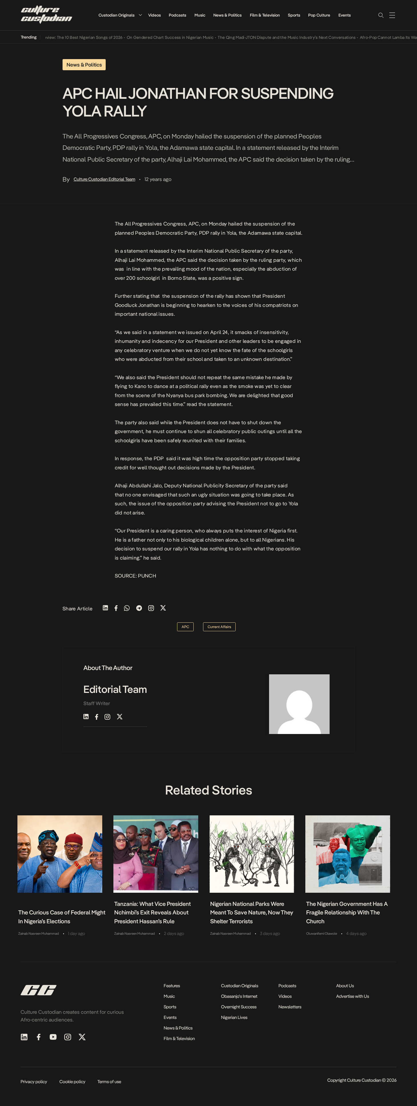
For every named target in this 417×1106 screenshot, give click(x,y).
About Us (345, 985)
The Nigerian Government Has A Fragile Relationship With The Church (347, 912)
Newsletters (289, 1007)
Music (200, 15)
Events (344, 15)
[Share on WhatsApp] (127, 608)
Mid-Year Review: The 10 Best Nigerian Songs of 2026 (62, 37)
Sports (294, 15)
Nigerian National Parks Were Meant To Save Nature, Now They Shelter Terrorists (251, 912)
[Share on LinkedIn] (105, 608)
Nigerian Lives (234, 1017)
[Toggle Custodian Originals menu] (140, 15)
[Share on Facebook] (116, 608)
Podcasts (177, 15)
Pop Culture (319, 15)
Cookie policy (72, 1081)
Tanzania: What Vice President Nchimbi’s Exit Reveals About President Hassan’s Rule (152, 912)
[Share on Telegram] (139, 608)
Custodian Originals (117, 15)
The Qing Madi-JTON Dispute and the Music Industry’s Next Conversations (275, 37)
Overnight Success (238, 1007)
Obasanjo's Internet (239, 996)
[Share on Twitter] (163, 608)
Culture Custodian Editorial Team (104, 179)
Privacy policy (34, 1081)
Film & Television (265, 15)
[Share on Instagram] (151, 608)
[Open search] (381, 15)
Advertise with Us (352, 996)
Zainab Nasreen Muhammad (38, 934)
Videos (154, 15)
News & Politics (227, 15)
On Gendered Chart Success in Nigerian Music (158, 37)
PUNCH (147, 576)
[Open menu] (392, 15)
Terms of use (109, 1081)
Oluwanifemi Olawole (321, 934)
